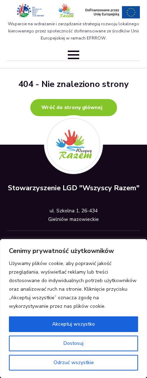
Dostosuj (73, 343)
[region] (73, 308)
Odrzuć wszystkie (74, 362)
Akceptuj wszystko (73, 324)
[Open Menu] (73, 55)
